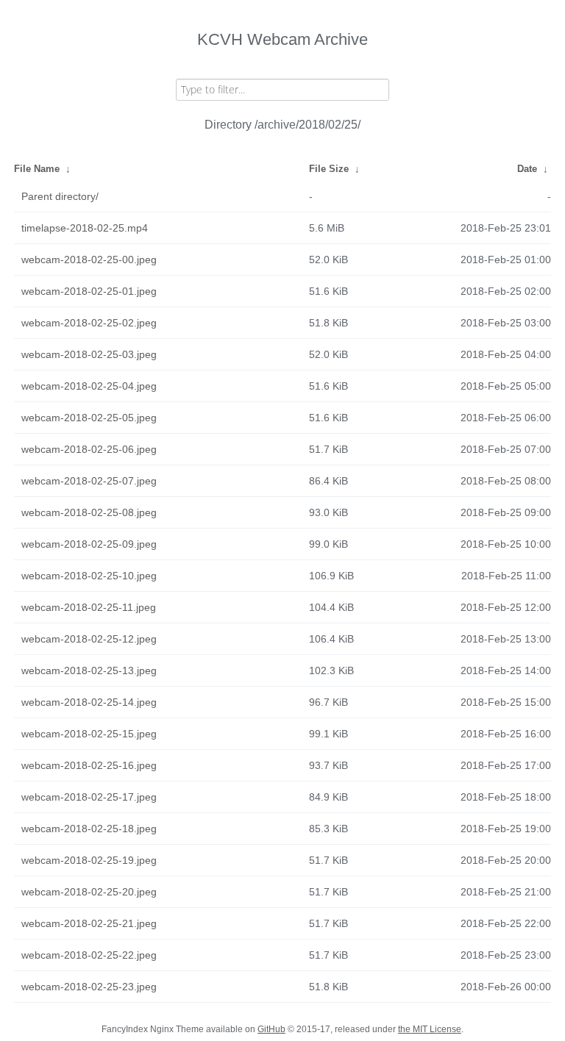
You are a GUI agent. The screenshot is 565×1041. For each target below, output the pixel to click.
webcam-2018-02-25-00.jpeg (89, 259)
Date (527, 168)
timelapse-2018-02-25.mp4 (84, 228)
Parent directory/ (60, 196)
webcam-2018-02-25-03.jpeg (89, 354)
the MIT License (429, 1029)
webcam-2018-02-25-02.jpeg (89, 323)
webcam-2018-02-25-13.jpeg (89, 670)
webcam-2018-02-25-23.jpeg (89, 986)
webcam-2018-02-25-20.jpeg (89, 892)
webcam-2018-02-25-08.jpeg (89, 512)
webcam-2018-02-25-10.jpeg (89, 576)
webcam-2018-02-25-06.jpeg (89, 449)
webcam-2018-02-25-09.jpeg (89, 544)
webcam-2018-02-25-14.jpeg (89, 702)
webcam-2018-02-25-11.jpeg (88, 607)
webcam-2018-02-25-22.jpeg (89, 955)
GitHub (271, 1029)
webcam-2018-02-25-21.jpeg (89, 923)
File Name (37, 168)
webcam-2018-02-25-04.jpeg (89, 386)
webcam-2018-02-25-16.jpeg (89, 765)
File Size (329, 168)
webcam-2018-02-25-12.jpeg (89, 639)
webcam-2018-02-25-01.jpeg (89, 291)
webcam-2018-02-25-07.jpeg (89, 481)
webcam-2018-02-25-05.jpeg (89, 417)
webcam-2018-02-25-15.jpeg (89, 734)
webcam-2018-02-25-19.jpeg (89, 860)
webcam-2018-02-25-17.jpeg (89, 797)
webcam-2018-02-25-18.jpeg (89, 828)
